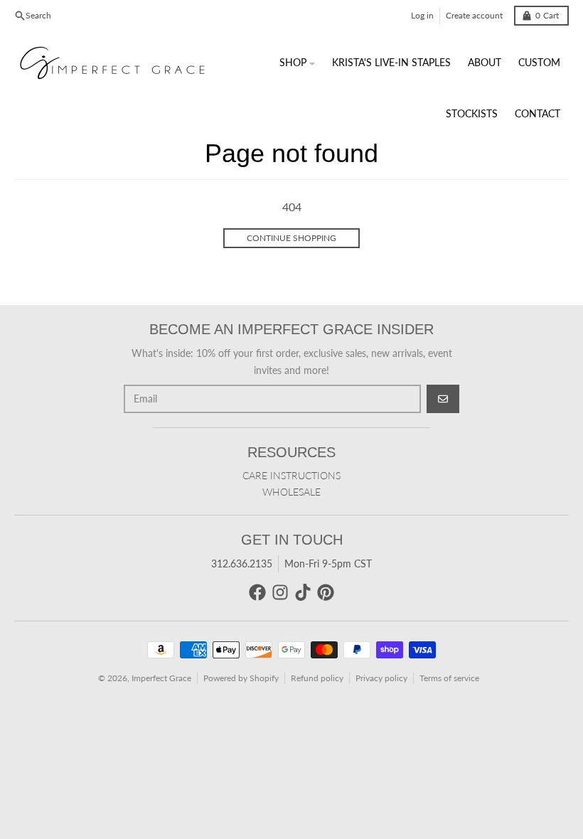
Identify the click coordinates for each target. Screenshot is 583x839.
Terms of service (449, 678)
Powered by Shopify (241, 678)
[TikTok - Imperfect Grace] (302, 592)
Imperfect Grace (161, 678)
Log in (422, 15)
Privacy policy (381, 678)
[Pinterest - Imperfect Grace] (325, 592)
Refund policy (317, 678)
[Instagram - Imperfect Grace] (280, 592)
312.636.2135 (241, 563)
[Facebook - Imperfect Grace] (257, 592)
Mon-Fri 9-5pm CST (328, 563)
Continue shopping (291, 238)
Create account (474, 15)
